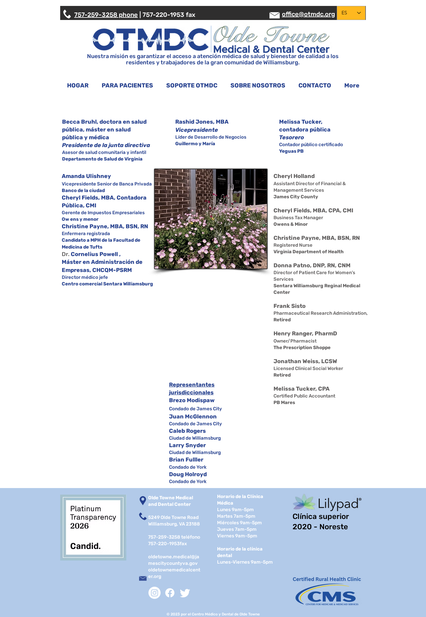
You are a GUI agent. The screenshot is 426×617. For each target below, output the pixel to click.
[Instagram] (154, 593)
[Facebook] (170, 593)
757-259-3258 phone (106, 14)
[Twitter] (185, 593)
